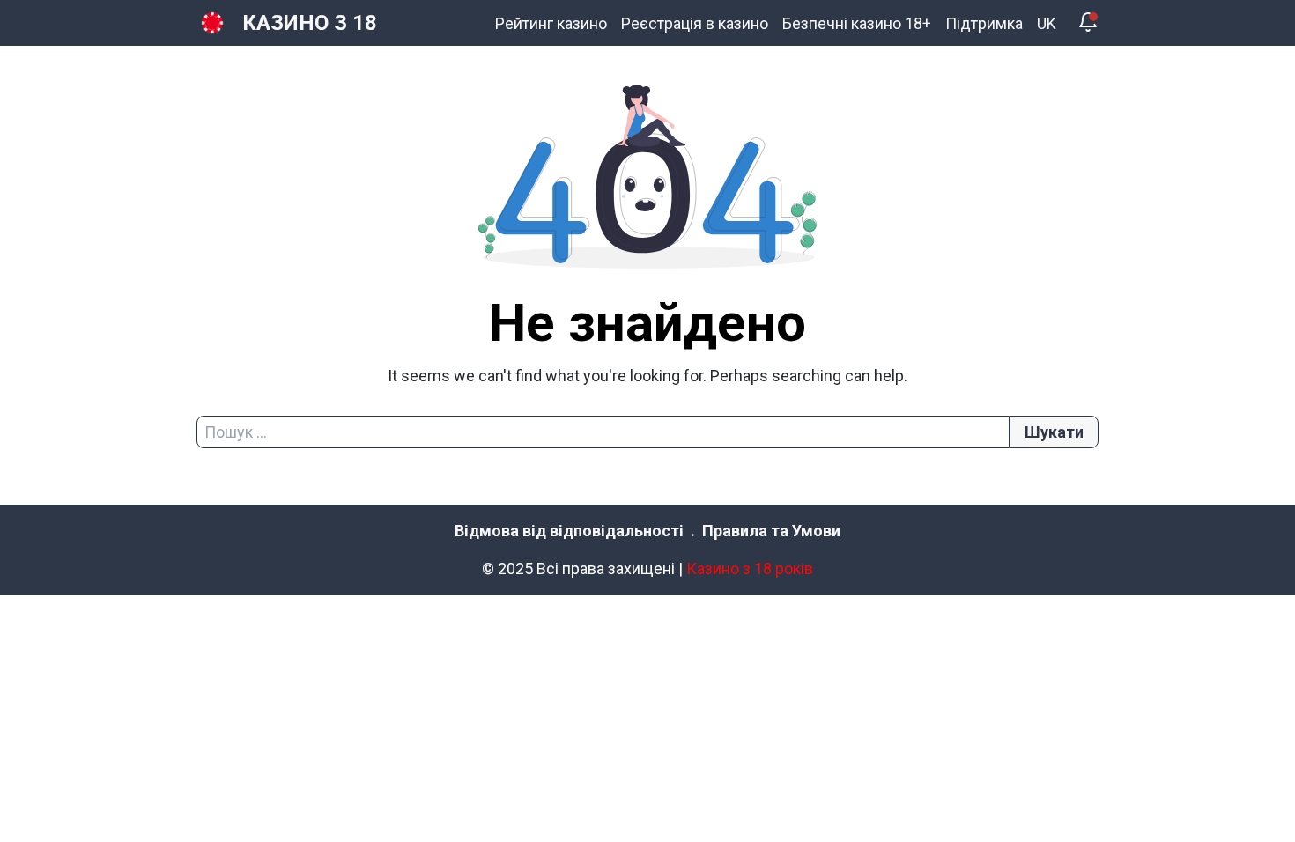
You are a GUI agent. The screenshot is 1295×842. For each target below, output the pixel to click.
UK (1046, 23)
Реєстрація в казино (694, 23)
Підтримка (984, 23)
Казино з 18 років (749, 568)
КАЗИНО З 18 (309, 23)
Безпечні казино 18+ (856, 23)
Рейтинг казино (551, 23)
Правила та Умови (771, 530)
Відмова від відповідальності (569, 530)
